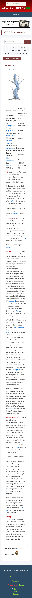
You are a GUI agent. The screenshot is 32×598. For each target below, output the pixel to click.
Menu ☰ (16, 14)
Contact (21, 585)
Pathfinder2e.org (16, 577)
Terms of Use (16, 581)
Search (27, 42)
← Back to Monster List (12, 58)
